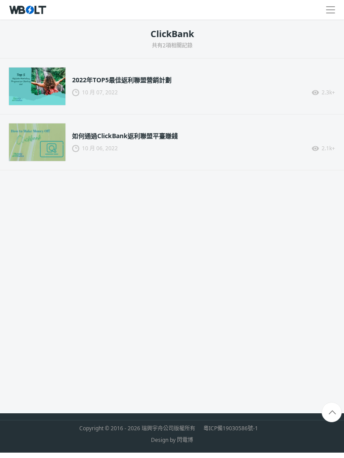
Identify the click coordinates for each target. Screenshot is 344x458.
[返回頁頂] (332, 413)
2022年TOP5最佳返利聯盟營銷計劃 (122, 80)
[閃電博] (28, 10)
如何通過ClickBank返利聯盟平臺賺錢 (125, 136)
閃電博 (185, 440)
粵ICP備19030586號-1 (230, 428)
